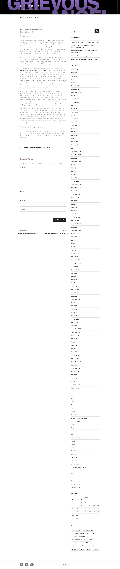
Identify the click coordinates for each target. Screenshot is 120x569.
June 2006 (74, 276)
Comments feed (75, 484)
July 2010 (74, 132)
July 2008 (74, 201)
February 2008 (75, 217)
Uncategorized (75, 464)
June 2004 (74, 342)
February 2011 (75, 115)
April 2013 (74, 79)
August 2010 (75, 128)
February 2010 (75, 145)
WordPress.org (75, 487)
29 (77, 515)
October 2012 (75, 89)
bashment (90, 530)
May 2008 (74, 207)
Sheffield (73, 451)
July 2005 (74, 306)
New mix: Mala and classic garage (80, 56)
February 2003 (75, 384)
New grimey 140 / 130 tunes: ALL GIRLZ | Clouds (85, 42)
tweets (82, 549)
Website (22, 209)
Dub (72, 408)
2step (72, 401)
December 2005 (76, 292)
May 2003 (74, 378)
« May (76, 518)
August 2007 (75, 233)
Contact (29, 17)
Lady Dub (74, 543)
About (37, 17)
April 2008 (74, 210)
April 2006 (74, 283)
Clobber (73, 405)
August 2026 (75, 69)
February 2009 (75, 181)
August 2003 (75, 371)
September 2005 (76, 299)
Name (22, 191)
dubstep (73, 411)
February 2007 (75, 253)
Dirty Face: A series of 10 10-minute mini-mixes (84, 59)
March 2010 (74, 141)
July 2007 (74, 237)
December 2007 (76, 224)
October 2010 (75, 122)
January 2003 (75, 388)
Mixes (22, 17)
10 (86, 506)
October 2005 (75, 296)
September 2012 (76, 92)
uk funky (95, 549)
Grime (73, 424)
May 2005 (74, 309)
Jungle (73, 428)
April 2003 (74, 381)
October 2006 (75, 266)
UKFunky (73, 460)
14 (73, 509)
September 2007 (76, 230)
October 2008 (75, 191)
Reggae (73, 444)
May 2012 (74, 95)
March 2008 (74, 214)
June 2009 (74, 171)
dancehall (75, 533)
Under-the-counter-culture (40, 147)
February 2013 (75, 82)
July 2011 (73, 105)
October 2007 (75, 227)
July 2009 (74, 168)
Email (22, 200)
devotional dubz (84, 533)
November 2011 (75, 99)
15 (77, 509)
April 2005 (74, 312)
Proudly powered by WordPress (62, 564)
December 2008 (76, 184)
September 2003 (76, 368)
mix (81, 543)
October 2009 (75, 158)
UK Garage (74, 457)
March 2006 (74, 286)
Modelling (87, 543)
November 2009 (76, 155)
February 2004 (75, 355)
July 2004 (74, 338)
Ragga (73, 441)
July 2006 (74, 273)
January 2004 (75, 358)
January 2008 (75, 220)
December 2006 (76, 260)
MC (72, 434)
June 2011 (74, 109)
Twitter (88, 549)
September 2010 (76, 125)
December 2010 (75, 118)
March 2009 (74, 178)
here (47, 135)
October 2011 (75, 102)
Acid (84, 530)
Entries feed (74, 481)
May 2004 (74, 345)
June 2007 (74, 240)
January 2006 (75, 289)
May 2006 (74, 279)
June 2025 (74, 72)
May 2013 (74, 76)
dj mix (92, 533)
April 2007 (74, 247)
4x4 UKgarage (76, 530)
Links (72, 431)
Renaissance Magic (58, 57)
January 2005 (75, 322)
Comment (23, 167)
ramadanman (76, 546)
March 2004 (74, 352)
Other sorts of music (77, 437)
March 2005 (74, 315)
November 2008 (76, 187)
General (26, 147)
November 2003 (76, 361)
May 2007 (74, 243)
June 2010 (74, 135)
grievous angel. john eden (79, 539)
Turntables (74, 454)
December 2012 (75, 86)
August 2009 (75, 164)
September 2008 (76, 194)
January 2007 (75, 256)
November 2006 (76, 263)
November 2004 (76, 329)
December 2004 (76, 325)
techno (91, 546)
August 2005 (75, 302)
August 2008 (75, 197)
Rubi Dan (73, 447)
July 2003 (74, 375)
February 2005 (75, 319)
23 (81, 512)
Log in (72, 477)
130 (72, 398)
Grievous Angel (34, 6)
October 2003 (75, 365)
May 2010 (74, 138)
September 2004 (76, 332)
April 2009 (74, 174)
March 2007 (74, 250)
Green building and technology (79, 418)
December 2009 (76, 151)
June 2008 (74, 204)
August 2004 (75, 335)
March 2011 (74, 112)
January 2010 (75, 148)
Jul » (94, 518)
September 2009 (76, 161)
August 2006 (75, 270)
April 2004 (74, 348)
